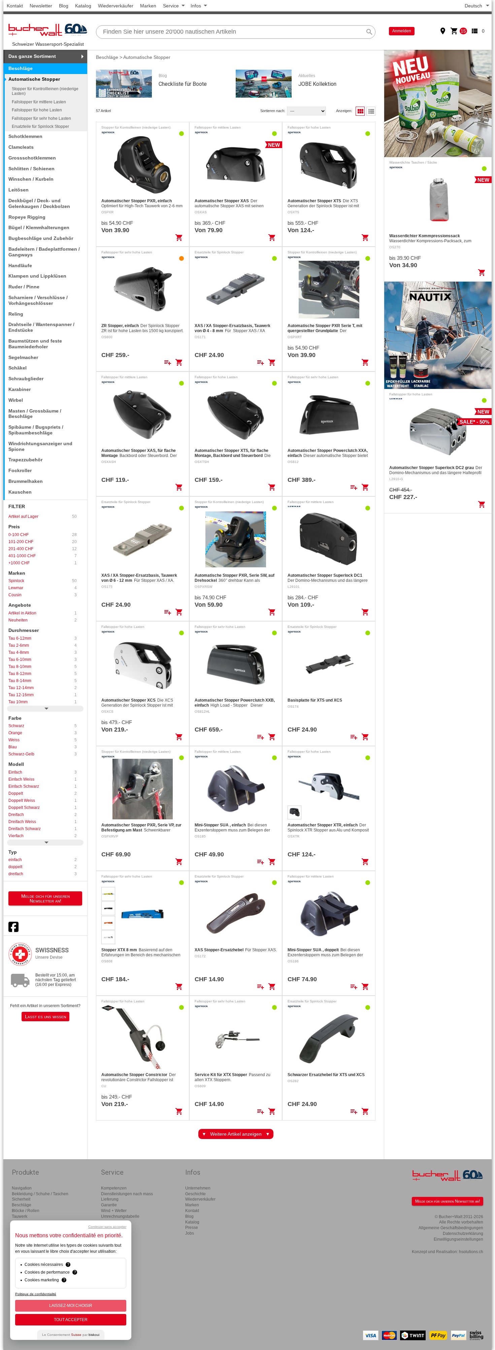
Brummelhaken (25, 481)
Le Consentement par (70, 1335)
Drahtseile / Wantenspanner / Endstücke (41, 327)
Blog (63, 5)
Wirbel (15, 400)
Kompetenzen (114, 1188)
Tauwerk (19, 1216)
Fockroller (20, 470)
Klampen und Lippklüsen (37, 276)
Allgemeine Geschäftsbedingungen (451, 1227)
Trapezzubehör (25, 459)
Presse (191, 1227)
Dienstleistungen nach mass (127, 1194)
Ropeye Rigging (26, 217)
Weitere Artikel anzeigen (236, 1134)
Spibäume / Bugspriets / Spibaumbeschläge (35, 429)
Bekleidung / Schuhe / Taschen (40, 1194)
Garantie (109, 1205)
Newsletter (41, 5)
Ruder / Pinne (23, 286)
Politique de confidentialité (35, 1294)
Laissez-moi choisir (70, 1305)
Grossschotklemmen (32, 158)
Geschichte (195, 1194)
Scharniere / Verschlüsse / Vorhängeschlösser (38, 300)
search (369, 32)
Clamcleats (21, 147)
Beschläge (20, 68)
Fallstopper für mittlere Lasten (39, 102)
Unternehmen (197, 1188)
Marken (148, 5)
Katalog (83, 5)
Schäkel (17, 367)
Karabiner (19, 389)
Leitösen (18, 189)
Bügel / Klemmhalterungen (38, 227)
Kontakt (15, 5)
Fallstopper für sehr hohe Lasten (41, 118)
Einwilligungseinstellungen (458, 1239)
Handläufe (20, 265)
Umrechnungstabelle (120, 1216)
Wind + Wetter (114, 1210)
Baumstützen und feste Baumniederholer (35, 343)
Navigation (22, 1188)
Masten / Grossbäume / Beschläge (34, 413)
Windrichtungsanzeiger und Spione (40, 446)
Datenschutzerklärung (463, 1233)
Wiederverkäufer (115, 5)
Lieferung (110, 1199)
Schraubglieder (25, 378)
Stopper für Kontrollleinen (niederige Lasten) (45, 91)
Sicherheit (21, 1199)
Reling (15, 314)
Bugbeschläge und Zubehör (40, 238)
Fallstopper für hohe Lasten (37, 110)
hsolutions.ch (471, 1251)
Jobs (189, 1233)
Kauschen (20, 492)
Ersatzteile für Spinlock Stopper (40, 126)
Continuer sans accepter (107, 1227)
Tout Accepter (71, 1319)
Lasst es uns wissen (45, 1016)
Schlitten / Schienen (31, 168)
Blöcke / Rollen (25, 1210)
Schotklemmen (25, 136)
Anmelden (401, 31)
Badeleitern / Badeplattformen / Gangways (44, 251)
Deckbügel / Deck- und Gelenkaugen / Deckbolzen (39, 203)
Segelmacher (23, 357)
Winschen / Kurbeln (31, 179)
